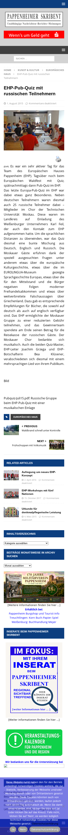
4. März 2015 (30, 516)
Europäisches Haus (25, 417)
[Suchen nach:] (34, 58)
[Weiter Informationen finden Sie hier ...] (34, 719)
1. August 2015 (15, 103)
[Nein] (63, 806)
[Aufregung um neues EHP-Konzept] (11, 475)
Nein (23, 829)
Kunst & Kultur (28, 70)
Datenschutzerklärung (45, 823)
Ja (13, 829)
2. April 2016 (30, 479)
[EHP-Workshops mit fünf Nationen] (11, 494)
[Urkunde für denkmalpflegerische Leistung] (11, 512)
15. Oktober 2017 (32, 498)
